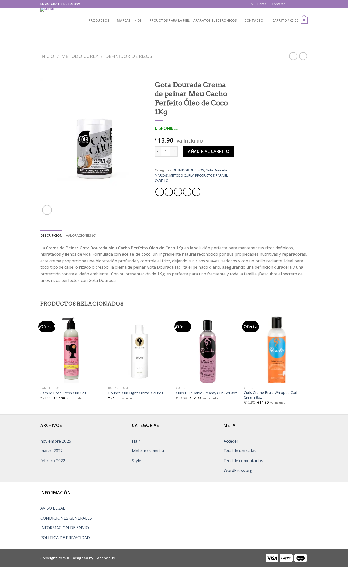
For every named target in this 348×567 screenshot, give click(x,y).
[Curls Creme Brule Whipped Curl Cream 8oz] (275, 351)
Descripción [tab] (51, 235)
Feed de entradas (240, 451)
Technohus (105, 558)
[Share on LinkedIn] (196, 192)
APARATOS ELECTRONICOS (215, 20)
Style (136, 460)
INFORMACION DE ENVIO (64, 528)
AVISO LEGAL (52, 508)
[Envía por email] (178, 192)
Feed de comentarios (243, 460)
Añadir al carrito (208, 151)
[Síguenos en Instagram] (295, 4)
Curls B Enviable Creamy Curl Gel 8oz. (207, 393)
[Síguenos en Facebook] (290, 4)
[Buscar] (83, 20)
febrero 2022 (52, 460)
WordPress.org (238, 470)
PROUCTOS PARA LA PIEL (169, 20)
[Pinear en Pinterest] (187, 192)
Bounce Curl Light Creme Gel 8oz (135, 393)
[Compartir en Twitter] (169, 192)
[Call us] (305, 4)
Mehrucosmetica (148, 451)
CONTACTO (253, 20)
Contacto (278, 4)
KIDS (138, 20)
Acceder (231, 441)
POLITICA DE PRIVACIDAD (65, 537)
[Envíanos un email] (300, 4)
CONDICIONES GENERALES (66, 518)
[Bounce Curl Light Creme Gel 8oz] (139, 351)
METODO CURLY (79, 56)
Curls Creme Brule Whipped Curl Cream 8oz (270, 395)
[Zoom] (47, 210)
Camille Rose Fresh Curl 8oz (63, 393)
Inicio (47, 56)
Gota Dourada (216, 170)
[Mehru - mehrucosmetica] (56, 20)
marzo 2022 (51, 451)
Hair (136, 441)
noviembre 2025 (55, 441)
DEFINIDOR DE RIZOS (128, 56)
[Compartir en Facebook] (159, 192)
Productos (98, 20)
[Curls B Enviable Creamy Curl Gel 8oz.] (207, 351)
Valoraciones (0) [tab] (81, 235)
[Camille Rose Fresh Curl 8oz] (71, 351)
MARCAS (124, 20)
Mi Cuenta (258, 4)
